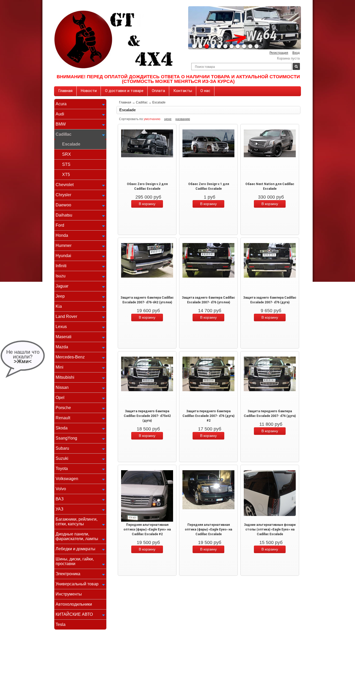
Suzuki (62, 458)
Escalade (71, 144)
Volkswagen (67, 478)
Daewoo (63, 205)
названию (182, 119)
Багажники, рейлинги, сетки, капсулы (76, 521)
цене (168, 119)
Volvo (61, 489)
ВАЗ (60, 499)
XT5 (66, 174)
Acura (61, 104)
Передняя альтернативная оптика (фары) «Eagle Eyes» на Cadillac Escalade (208, 529)
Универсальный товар (77, 584)
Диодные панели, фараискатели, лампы (77, 536)
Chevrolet (65, 184)
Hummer (63, 245)
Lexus (61, 326)
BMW (61, 124)
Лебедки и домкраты (75, 549)
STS (66, 164)
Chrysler (63, 195)
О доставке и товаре (124, 90)
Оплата (158, 90)
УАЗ (59, 509)
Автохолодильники (74, 604)
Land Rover (66, 316)
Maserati (63, 337)
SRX (66, 154)
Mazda (62, 347)
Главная (65, 90)
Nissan (62, 387)
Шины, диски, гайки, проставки (75, 561)
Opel (60, 397)
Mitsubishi (65, 377)
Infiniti (61, 266)
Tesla (60, 624)
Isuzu (60, 276)
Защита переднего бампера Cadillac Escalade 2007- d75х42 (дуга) (147, 415)
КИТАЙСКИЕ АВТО (74, 614)
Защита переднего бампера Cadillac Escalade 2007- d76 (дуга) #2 (208, 415)
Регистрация (278, 53)
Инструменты (69, 594)
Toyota (62, 468)
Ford (60, 225)
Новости (89, 90)
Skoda (62, 428)
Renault (63, 418)
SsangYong (66, 438)
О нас (205, 90)
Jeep (60, 296)
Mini (59, 367)
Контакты (182, 90)
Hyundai (63, 255)
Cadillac (63, 134)
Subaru (62, 448)
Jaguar (62, 286)
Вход (296, 53)
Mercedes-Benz (70, 357)
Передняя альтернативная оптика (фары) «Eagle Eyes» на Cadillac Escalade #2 (147, 529)
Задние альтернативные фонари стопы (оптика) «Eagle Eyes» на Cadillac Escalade (269, 529)
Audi (60, 114)
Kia (59, 306)
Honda (62, 235)
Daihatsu (64, 215)
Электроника (68, 574)
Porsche (63, 407)
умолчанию (152, 119)
